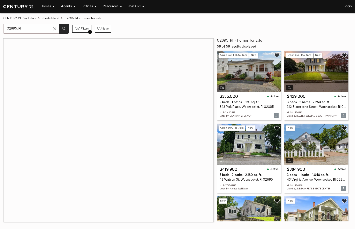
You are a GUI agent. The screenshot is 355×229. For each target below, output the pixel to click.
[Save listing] (276, 55)
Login (348, 6)
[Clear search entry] (55, 28)
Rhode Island (50, 18)
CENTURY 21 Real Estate (19, 18)
